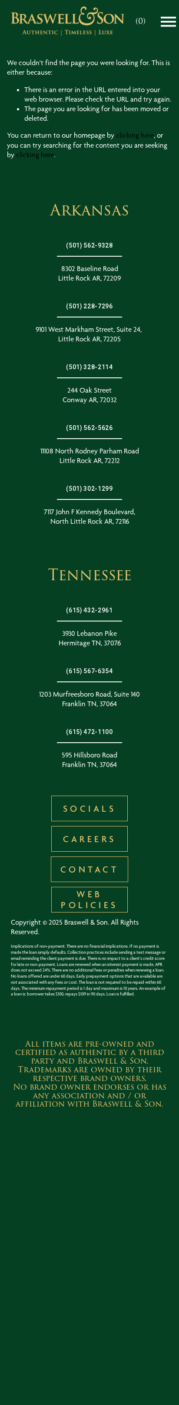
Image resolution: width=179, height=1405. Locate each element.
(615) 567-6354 (89, 671)
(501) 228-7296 (89, 306)
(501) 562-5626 (89, 427)
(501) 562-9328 (89, 245)
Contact (89, 869)
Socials (89, 808)
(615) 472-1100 (89, 731)
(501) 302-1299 (89, 488)
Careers (89, 838)
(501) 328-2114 (89, 367)
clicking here (135, 135)
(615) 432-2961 (89, 610)
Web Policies (89, 899)
